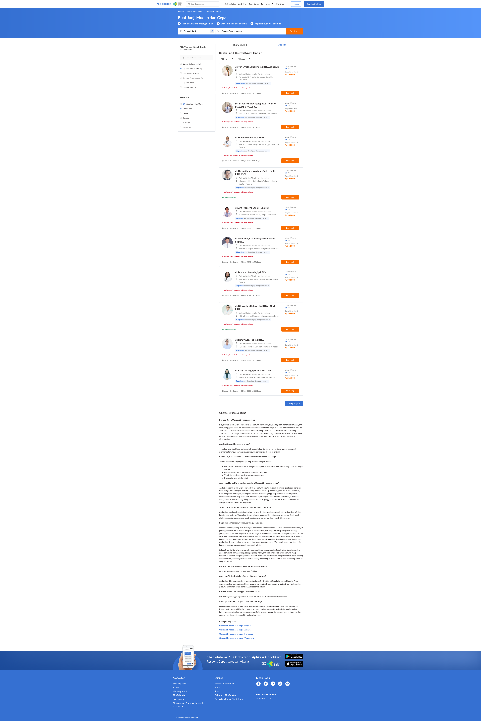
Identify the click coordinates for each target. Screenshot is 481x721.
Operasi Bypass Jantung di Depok (235, 625)
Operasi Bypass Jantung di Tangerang (236, 638)
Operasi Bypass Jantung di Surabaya (236, 634)
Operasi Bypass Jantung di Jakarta (235, 629)
